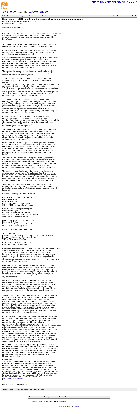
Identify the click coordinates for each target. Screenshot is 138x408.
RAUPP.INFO (11, 12)
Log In (47, 16)
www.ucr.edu (47, 375)
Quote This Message (36, 390)
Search (40, 16)
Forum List (11, 16)
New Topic (32, 16)
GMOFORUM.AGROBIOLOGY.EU (108, 2)
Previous (127, 16)
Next (134, 16)
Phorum (76, 406)
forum (64, 406)
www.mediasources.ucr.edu (13, 379)
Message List (22, 16)
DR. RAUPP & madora (18, 21)
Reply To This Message (18, 390)
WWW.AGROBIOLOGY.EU (39, 12)
